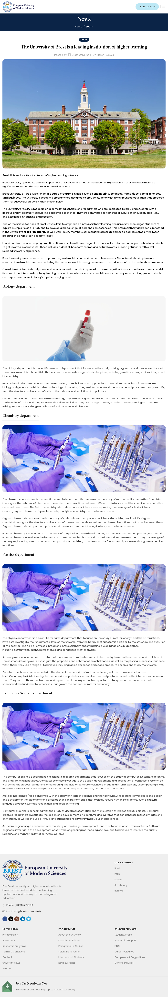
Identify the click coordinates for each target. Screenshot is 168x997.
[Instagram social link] (16, 918)
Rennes (119, 890)
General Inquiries (124, 962)
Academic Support (125, 940)
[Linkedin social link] (22, 918)
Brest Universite (81, 55)
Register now (147, 6)
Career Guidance (124, 951)
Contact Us (8, 957)
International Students (71, 957)
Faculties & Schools (69, 940)
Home (78, 26)
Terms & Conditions (13, 951)
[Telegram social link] (28, 918)
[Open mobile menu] (164, 6)
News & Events (66, 962)
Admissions (8, 940)
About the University (70, 934)
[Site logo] (18, 6)
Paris (117, 874)
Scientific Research (69, 951)
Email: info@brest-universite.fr (23, 911)
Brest (117, 868)
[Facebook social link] (4, 918)
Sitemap (7, 968)
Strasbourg (121, 885)
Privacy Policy (10, 934)
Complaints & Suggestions (130, 957)
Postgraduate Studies (70, 946)
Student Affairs (123, 934)
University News (11, 962)
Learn (89, 26)
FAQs (117, 946)
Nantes (119, 879)
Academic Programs (14, 946)
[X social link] (10, 918)
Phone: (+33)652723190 (19, 905)
